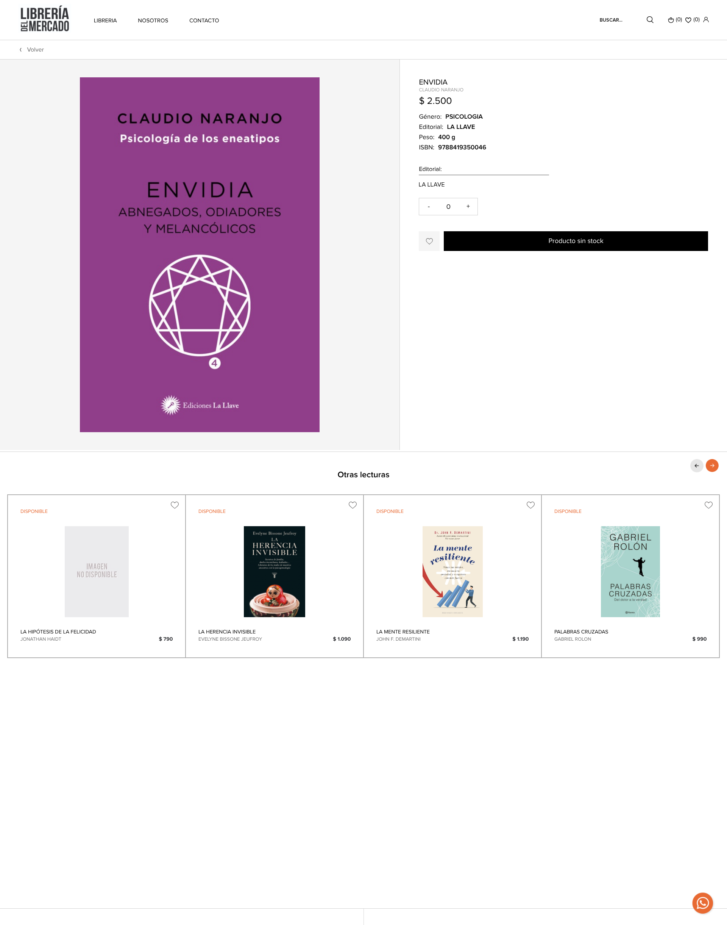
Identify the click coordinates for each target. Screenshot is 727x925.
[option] (97, 576)
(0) (679, 19)
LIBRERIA (105, 20)
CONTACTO (204, 20)
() (696, 19)
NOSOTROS (153, 20)
